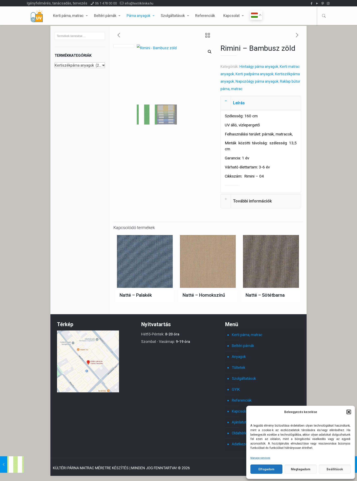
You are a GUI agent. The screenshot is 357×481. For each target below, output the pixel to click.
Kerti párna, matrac (247, 335)
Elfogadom (266, 469)
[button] (349, 412)
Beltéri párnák (243, 345)
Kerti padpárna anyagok (255, 74)
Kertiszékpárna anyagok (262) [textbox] (80, 65)
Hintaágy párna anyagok (258, 66)
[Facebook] (311, 3)
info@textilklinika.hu (139, 3)
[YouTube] (317, 3)
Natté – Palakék (135, 295)
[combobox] (80, 65)
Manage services (260, 457)
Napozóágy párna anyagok (257, 81)
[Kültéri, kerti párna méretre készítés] (37, 15)
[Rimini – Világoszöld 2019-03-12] (12, 464)
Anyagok (239, 356)
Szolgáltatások (244, 378)
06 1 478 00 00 (106, 3)
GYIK (236, 389)
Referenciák (242, 400)
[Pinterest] (322, 3)
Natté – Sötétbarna (265, 295)
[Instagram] (328, 3)
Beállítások (335, 469)
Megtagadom (300, 469)
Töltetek (238, 367)
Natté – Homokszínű (203, 295)
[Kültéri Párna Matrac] (88, 391)
